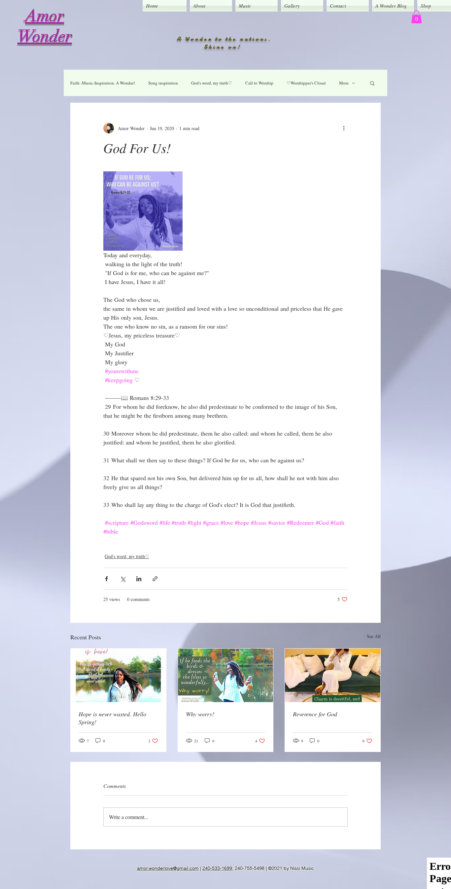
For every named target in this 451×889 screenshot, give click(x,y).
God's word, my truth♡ (211, 83)
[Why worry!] (225, 675)
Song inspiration (163, 83)
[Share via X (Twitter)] (123, 579)
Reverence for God (315, 714)
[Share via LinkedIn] (139, 579)
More (344, 83)
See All (374, 636)
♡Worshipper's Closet (306, 83)
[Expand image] (143, 211)
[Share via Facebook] (106, 579)
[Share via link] (155, 579)
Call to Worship (259, 83)
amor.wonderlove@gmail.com (168, 868)
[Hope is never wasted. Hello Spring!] (118, 675)
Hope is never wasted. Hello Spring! (112, 718)
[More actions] (344, 128)
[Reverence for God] (332, 675)
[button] (416, 16)
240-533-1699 (217, 868)
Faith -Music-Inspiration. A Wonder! (102, 83)
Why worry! (200, 714)
